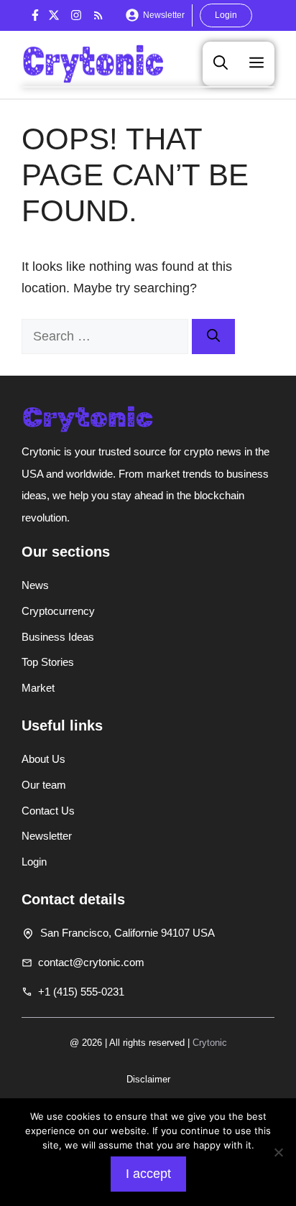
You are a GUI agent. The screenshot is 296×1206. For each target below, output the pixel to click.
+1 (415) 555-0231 (81, 991)
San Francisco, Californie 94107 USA (127, 933)
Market (38, 688)
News (35, 585)
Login (226, 15)
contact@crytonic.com (91, 962)
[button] (221, 63)
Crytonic (210, 1042)
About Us (43, 759)
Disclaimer (148, 1079)
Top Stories (48, 662)
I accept (148, 1173)
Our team (44, 785)
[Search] (213, 336)
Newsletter (164, 15)
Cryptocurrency (58, 611)
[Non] (278, 1152)
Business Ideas (58, 637)
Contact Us (48, 810)
